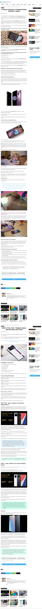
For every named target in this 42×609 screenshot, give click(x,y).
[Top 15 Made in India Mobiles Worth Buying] (23, 317)
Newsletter (8, 298)
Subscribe (14, 279)
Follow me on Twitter (20, 297)
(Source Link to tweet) (18, 188)
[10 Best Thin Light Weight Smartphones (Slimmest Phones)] (5, 308)
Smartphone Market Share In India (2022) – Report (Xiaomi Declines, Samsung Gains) (13, 312)
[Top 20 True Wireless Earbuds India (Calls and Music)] (5, 317)
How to (4, 284)
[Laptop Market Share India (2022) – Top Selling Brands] (32, 37)
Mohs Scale (2, 62)
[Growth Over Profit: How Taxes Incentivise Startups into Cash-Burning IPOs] (32, 14)
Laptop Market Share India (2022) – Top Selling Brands (37, 37)
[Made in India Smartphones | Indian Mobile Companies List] (14, 317)
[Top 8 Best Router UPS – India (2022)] (32, 42)
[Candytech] (6, 2)
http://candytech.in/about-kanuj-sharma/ (11, 294)
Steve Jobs (24, 21)
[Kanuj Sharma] (1, 13)
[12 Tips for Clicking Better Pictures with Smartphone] (23, 308)
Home (1, 6)
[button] (40, 4)
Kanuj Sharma (4, 13)
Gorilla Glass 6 (12, 25)
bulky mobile (20, 144)
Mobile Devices (4, 6)
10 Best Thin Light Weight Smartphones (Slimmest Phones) (37, 20)
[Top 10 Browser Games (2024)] (32, 25)
